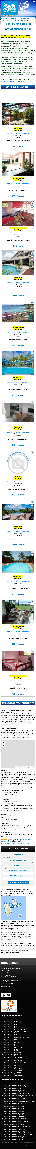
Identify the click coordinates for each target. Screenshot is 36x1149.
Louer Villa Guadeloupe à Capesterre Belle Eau (13, 1029)
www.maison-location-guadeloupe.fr (14, 81)
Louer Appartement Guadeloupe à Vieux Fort (12, 1138)
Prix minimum (18, 870)
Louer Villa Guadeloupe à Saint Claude (11, 1059)
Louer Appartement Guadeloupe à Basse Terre (13, 1090)
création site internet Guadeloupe (23, 1145)
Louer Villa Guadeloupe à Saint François (11, 1060)
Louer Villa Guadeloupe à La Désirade (11, 1039)
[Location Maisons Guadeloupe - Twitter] (8, 996)
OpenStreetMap (31, 767)
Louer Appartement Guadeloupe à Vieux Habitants (14, 1139)
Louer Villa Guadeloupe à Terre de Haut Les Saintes (14, 1070)
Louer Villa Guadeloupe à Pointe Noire (11, 1054)
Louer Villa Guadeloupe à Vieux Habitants (12, 1075)
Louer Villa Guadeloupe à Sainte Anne (10, 1065)
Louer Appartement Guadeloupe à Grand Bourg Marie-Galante (17, 1101)
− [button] (3, 745)
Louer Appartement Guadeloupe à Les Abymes (13, 1110)
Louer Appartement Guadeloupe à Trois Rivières (13, 1136)
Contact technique (5, 970)
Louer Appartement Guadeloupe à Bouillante (13, 1092)
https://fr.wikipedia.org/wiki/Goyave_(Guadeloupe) (16, 843)
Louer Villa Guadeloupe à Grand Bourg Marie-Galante (15, 1037)
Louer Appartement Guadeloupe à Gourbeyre (13, 1098)
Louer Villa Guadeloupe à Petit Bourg (10, 1049)
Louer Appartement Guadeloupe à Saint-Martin (13, 1128)
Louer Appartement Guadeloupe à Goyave (12, 1100)
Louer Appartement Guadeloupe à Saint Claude (13, 1123)
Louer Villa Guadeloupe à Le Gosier (10, 1042)
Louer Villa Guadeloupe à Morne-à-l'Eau (11, 1047)
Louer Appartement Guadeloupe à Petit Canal (13, 1115)
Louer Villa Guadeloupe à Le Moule (10, 1044)
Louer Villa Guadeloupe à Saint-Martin (11, 1064)
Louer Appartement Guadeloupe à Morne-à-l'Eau (13, 1111)
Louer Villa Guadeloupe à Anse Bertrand (11, 1021)
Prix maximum (18, 876)
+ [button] (3, 743)
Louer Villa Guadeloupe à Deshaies (10, 1033)
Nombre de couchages (18, 860)
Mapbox (23, 767)
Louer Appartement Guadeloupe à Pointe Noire (13, 1118)
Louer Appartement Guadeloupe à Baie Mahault (13, 1087)
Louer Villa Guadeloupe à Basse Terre (11, 1026)
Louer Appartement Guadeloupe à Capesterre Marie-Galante (17, 1095)
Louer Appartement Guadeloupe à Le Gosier (12, 1106)
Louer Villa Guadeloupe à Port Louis (10, 1056)
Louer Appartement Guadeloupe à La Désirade (13, 1103)
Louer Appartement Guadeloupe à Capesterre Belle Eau (15, 1093)
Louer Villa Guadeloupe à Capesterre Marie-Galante (14, 1031)
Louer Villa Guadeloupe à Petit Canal (10, 1051)
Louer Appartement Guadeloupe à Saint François (13, 1124)
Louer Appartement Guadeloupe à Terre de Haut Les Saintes (17, 1134)
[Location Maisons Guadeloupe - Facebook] (3, 996)
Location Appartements (16, 20)
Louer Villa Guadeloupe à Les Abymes (11, 1046)
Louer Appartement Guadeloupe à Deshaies (12, 1097)
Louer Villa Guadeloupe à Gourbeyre (10, 1034)
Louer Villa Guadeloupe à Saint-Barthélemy (12, 1057)
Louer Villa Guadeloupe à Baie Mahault (11, 1023)
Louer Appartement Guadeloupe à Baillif (11, 1088)
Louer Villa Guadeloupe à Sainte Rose (10, 1067)
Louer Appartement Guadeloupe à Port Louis (13, 1120)
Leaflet (17, 767)
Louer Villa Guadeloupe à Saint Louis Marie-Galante (14, 1062)
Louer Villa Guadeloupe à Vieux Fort (10, 1074)
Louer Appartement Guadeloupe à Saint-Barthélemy (14, 1121)
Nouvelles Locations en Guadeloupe (10, 968)
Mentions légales (5, 972)
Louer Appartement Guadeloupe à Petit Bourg (13, 1113)
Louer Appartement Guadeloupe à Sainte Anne (13, 1129)
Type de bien (18, 855)
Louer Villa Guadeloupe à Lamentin (10, 1041)
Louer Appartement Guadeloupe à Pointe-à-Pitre (13, 1116)
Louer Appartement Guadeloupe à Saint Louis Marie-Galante (16, 1126)
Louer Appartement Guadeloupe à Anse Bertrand (14, 1085)
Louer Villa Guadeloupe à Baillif (9, 1024)
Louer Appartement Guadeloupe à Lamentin (12, 1105)
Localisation (18, 865)
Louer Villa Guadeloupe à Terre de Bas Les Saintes (14, 1069)
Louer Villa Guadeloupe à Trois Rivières (11, 1072)
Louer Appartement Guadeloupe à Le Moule (12, 1108)
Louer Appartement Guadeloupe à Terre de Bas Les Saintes (16, 1133)
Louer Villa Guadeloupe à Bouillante (10, 1028)
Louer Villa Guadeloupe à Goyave (9, 1036)
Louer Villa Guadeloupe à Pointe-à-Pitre (11, 1052)
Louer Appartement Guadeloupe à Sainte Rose (13, 1131)
